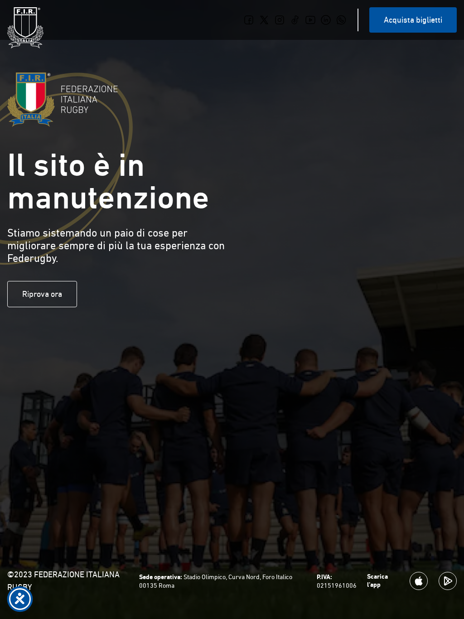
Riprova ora (42, 294)
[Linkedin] (325, 20)
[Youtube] (310, 20)
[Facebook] (248, 20)
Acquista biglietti (413, 19)
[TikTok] (295, 20)
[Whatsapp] (341, 20)
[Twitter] (264, 20)
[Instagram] (279, 20)
